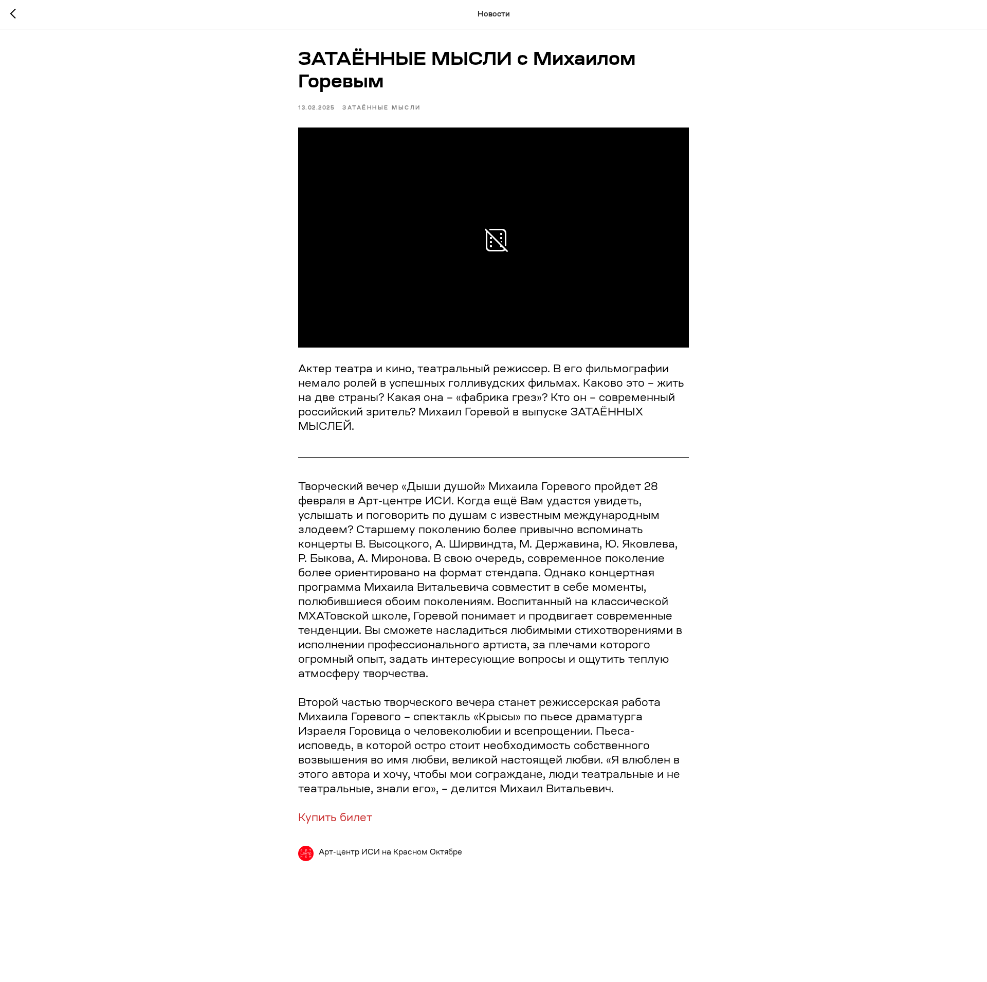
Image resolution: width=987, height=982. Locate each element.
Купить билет (335, 818)
